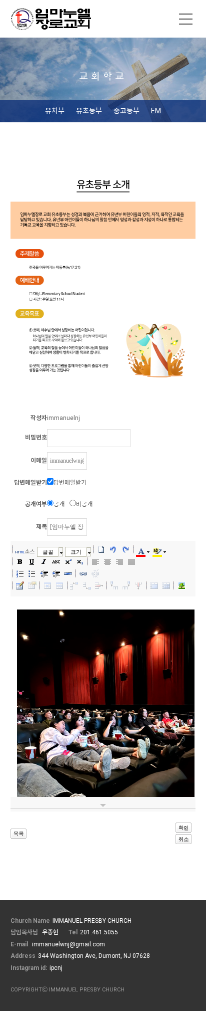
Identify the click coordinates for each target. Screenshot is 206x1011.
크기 (76, 552)
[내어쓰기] (44, 573)
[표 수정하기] (32, 585)
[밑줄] (32, 561)
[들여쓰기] (56, 573)
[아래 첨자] (80, 561)
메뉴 (186, 19)
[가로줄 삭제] (99, 585)
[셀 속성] (47, 585)
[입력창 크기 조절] (103, 805)
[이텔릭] (44, 561)
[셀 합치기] (154, 585)
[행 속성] (59, 585)
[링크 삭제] (95, 573)
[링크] (83, 573)
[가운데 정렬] (107, 561)
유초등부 (89, 111)
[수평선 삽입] (68, 573)
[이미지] (181, 585)
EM (156, 111)
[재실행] (125, 549)
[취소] (113, 549)
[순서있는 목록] (20, 573)
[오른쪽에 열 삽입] (127, 585)
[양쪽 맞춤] (131, 561)
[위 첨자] (68, 561)
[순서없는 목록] (32, 573)
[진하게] (20, 561)
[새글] (101, 549)
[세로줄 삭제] (139, 585)
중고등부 (127, 111)
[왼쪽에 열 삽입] (115, 585)
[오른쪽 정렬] (119, 561)
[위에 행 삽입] (75, 585)
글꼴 (48, 552)
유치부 (54, 111)
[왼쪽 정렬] (95, 561)
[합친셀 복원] (166, 585)
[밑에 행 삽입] (87, 585)
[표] (20, 585)
